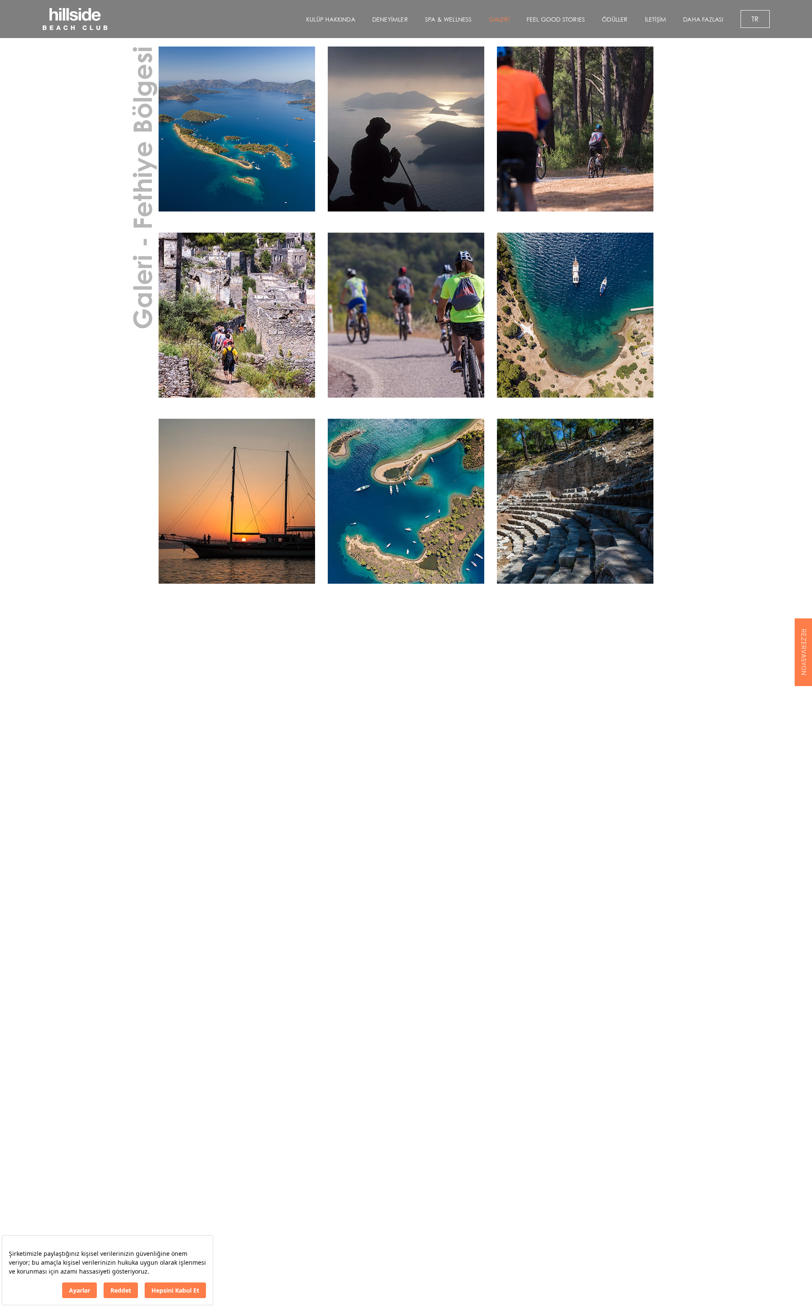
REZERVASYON (803, 652)
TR (755, 19)
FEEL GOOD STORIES (556, 19)
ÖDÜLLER (615, 19)
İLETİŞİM (656, 19)
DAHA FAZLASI (703, 19)
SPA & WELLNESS (448, 19)
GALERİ (499, 19)
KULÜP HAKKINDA (330, 19)
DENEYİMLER (390, 19)
